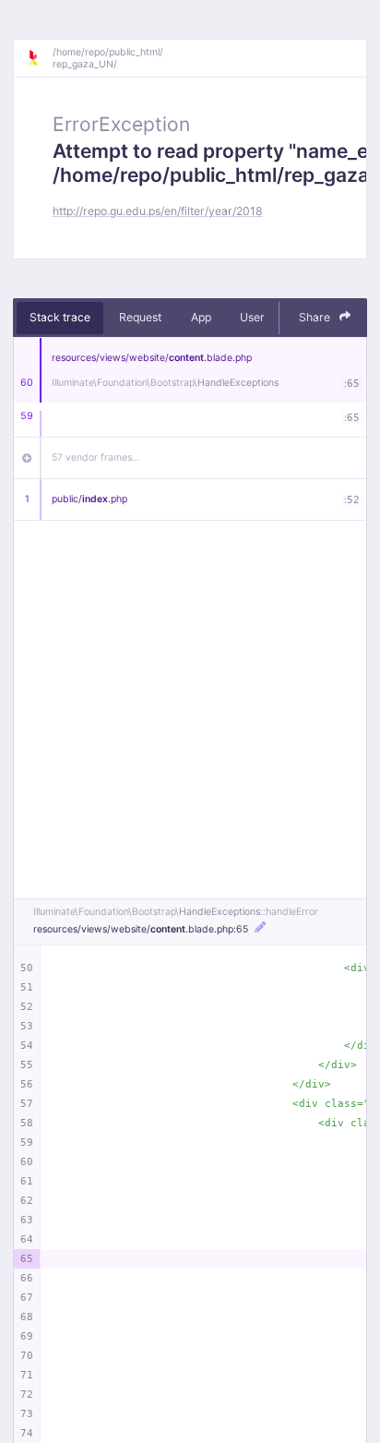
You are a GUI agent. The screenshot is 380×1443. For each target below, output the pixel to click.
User (252, 317)
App (201, 317)
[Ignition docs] (40, 58)
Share (316, 317)
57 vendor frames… (96, 457)
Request (140, 317)
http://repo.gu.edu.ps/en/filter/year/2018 (158, 211)
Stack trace (60, 317)
